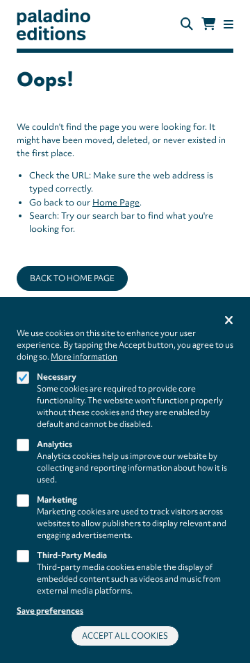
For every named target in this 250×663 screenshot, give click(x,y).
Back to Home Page (72, 278)
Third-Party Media (72, 555)
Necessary (56, 377)
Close (228, 321)
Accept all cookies (125, 635)
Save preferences (50, 610)
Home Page (116, 202)
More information (84, 356)
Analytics (54, 444)
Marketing (57, 499)
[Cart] (208, 24)
